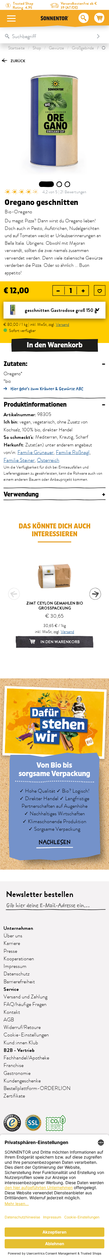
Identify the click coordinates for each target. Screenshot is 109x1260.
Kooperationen (18, 958)
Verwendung (54, 494)
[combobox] (48, 36)
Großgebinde (83, 48)
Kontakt (11, 1012)
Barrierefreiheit (19, 981)
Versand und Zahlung (25, 996)
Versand (62, 324)
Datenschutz (16, 974)
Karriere (11, 943)
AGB (8, 1019)
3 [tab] (67, 184)
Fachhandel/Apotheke (26, 1058)
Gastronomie (17, 1073)
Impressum (14, 966)
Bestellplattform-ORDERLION (37, 1088)
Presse (10, 951)
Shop (37, 48)
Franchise (13, 1065)
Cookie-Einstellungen (26, 1035)
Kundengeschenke (22, 1080)
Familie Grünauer (35, 452)
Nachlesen (55, 842)
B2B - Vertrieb (19, 1050)
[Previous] (14, 594)
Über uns (12, 935)
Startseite (16, 48)
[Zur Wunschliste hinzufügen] (100, 291)
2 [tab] (59, 184)
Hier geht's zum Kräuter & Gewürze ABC (46, 388)
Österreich (48, 460)
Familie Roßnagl (73, 452)
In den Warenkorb (55, 345)
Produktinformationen (54, 404)
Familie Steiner (19, 460)
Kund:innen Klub (20, 1042)
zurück (17, 61)
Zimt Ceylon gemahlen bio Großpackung (54, 605)
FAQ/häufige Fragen (25, 1004)
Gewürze (56, 48)
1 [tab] (46, 184)
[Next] (95, 594)
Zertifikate (14, 1096)
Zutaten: (54, 364)
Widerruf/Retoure (22, 1027)
